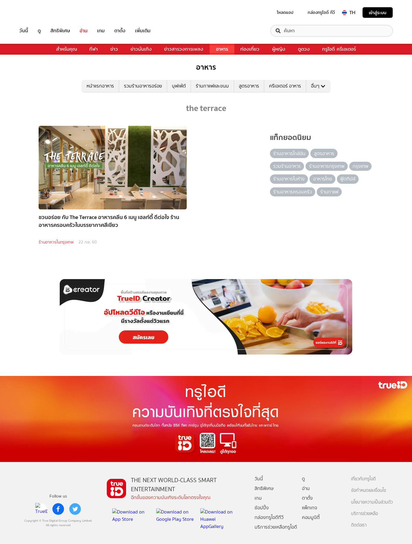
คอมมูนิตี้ (311, 517)
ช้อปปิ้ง (262, 507)
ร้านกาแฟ (329, 191)
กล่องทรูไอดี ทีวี (321, 12)
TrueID (37, 12)
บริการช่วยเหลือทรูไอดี (276, 526)
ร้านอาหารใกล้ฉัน (289, 153)
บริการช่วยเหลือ (364, 514)
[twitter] (75, 509)
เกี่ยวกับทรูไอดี (363, 479)
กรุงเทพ (360, 166)
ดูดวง (304, 49)
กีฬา (93, 49)
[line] (41, 509)
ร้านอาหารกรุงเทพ (326, 166)
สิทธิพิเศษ (60, 30)
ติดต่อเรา (359, 525)
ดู (39, 30)
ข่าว (114, 49)
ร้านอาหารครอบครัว (292, 191)
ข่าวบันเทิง (141, 49)
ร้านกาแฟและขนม (212, 85)
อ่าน (83, 30)
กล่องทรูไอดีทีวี (269, 517)
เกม (101, 30)
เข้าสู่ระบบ (377, 12)
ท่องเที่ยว (249, 49)
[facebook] (58, 509)
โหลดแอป (285, 12)
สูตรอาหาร (249, 85)
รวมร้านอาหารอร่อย (143, 85)
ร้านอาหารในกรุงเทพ (56, 242)
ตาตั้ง (119, 30)
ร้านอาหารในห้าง (289, 178)
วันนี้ (23, 30)
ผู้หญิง (278, 49)
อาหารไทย (322, 178)
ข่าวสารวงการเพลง (183, 49)
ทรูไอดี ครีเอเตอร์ (339, 49)
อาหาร (222, 49)
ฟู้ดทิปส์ (347, 178)
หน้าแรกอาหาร (100, 85)
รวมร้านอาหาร (287, 166)
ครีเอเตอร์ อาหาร (285, 85)
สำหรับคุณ (66, 49)
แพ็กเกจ (309, 507)
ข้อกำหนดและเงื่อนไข (368, 490)
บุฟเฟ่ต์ (179, 85)
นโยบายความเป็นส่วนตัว (372, 502)
